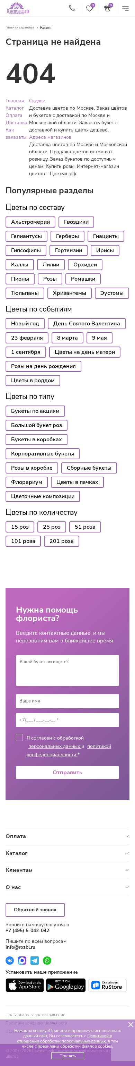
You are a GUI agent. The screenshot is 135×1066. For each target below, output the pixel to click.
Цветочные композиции (42, 496)
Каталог (46, 27)
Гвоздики (76, 222)
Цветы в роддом (33, 380)
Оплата (14, 115)
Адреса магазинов (50, 137)
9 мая (99, 338)
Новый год (25, 323)
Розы (50, 279)
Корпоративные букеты (42, 454)
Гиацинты (106, 236)
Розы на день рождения (43, 366)
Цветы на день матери (85, 352)
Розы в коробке (32, 468)
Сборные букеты (89, 468)
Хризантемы (69, 293)
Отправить (67, 772)
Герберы (67, 236)
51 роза (85, 527)
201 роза (62, 541)
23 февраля (27, 338)
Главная (15, 100)
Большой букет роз (36, 425)
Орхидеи (85, 264)
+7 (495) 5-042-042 (27, 930)
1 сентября (25, 352)
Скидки (37, 100)
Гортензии (68, 250)
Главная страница (20, 27)
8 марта (67, 338)
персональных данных (54, 746)
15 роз (20, 527)
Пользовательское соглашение (35, 1014)
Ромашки (83, 279)
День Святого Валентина (86, 323)
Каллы (19, 264)
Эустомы (112, 293)
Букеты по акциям (35, 411)
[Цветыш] (18, 8)
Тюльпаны (25, 293)
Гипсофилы (26, 250)
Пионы (20, 279)
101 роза (23, 541)
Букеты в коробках (36, 439)
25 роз (52, 527)
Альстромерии (30, 222)
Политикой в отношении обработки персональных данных (64, 1038)
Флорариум (26, 482)
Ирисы (105, 250)
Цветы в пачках (77, 482)
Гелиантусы (26, 236)
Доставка (16, 122)
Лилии (51, 264)
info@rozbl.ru (20, 947)
